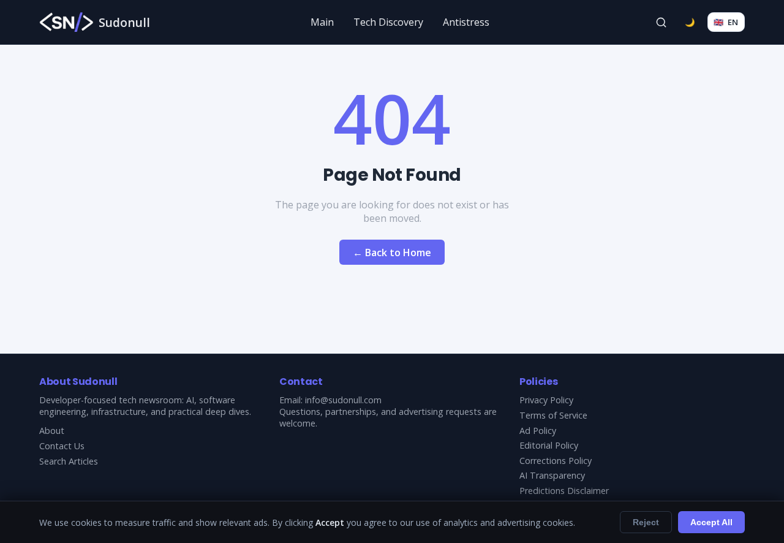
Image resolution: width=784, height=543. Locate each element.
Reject (646, 522)
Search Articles (68, 461)
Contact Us (62, 446)
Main (322, 22)
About (51, 430)
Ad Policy (537, 430)
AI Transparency (552, 475)
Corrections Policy (555, 460)
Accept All (711, 522)
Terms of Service (553, 415)
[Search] (661, 22)
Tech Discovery (388, 22)
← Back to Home (392, 252)
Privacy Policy (546, 400)
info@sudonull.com (343, 400)
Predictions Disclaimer (564, 490)
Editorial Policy (548, 445)
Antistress (466, 22)
